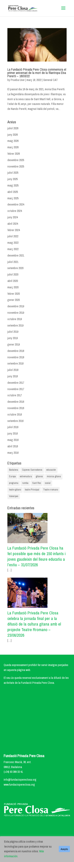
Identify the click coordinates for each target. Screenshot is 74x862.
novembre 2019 (15, 313)
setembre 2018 (15, 363)
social (48, 483)
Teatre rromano (50, 489)
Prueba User (18, 80)
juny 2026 (12, 135)
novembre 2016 (15, 408)
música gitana (54, 476)
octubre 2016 (14, 414)
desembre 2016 (15, 402)
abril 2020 (12, 281)
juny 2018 (12, 376)
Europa (12, 476)
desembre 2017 (15, 383)
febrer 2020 (13, 294)
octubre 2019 (14, 319)
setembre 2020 (15, 268)
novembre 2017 (15, 389)
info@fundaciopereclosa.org (20, 779)
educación (51, 469)
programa (13, 483)
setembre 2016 (15, 421)
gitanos (39, 476)
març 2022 (12, 249)
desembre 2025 (15, 160)
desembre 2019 (15, 306)
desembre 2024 (15, 204)
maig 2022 (12, 243)
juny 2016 (12, 433)
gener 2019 (13, 344)
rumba (25, 483)
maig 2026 (12, 141)
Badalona (13, 469)
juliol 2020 (12, 274)
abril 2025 (12, 192)
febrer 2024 (13, 230)
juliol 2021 (12, 262)
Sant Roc (36, 483)
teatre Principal (32, 489)
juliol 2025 (12, 173)
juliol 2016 (12, 427)
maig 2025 (12, 185)
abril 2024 (12, 224)
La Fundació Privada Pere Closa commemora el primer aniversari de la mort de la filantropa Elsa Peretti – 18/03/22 (36, 72)
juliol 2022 (12, 236)
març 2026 (12, 147)
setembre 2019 (15, 325)
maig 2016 (12, 440)
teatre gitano (15, 489)
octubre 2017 (14, 395)
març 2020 (12, 287)
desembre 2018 (15, 351)
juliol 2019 (12, 332)
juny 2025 (12, 179)
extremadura (26, 476)
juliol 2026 (12, 128)
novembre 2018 (15, 357)
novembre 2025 (15, 166)
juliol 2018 (12, 370)
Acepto (64, 849)
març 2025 (12, 198)
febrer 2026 (13, 154)
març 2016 (12, 453)
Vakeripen (13, 496)
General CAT (50, 80)
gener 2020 (13, 300)
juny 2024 (12, 217)
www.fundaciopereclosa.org (19, 784)
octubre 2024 (14, 211)
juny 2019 (12, 338)
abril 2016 (12, 446)
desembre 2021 (15, 255)
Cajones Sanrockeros (32, 469)
